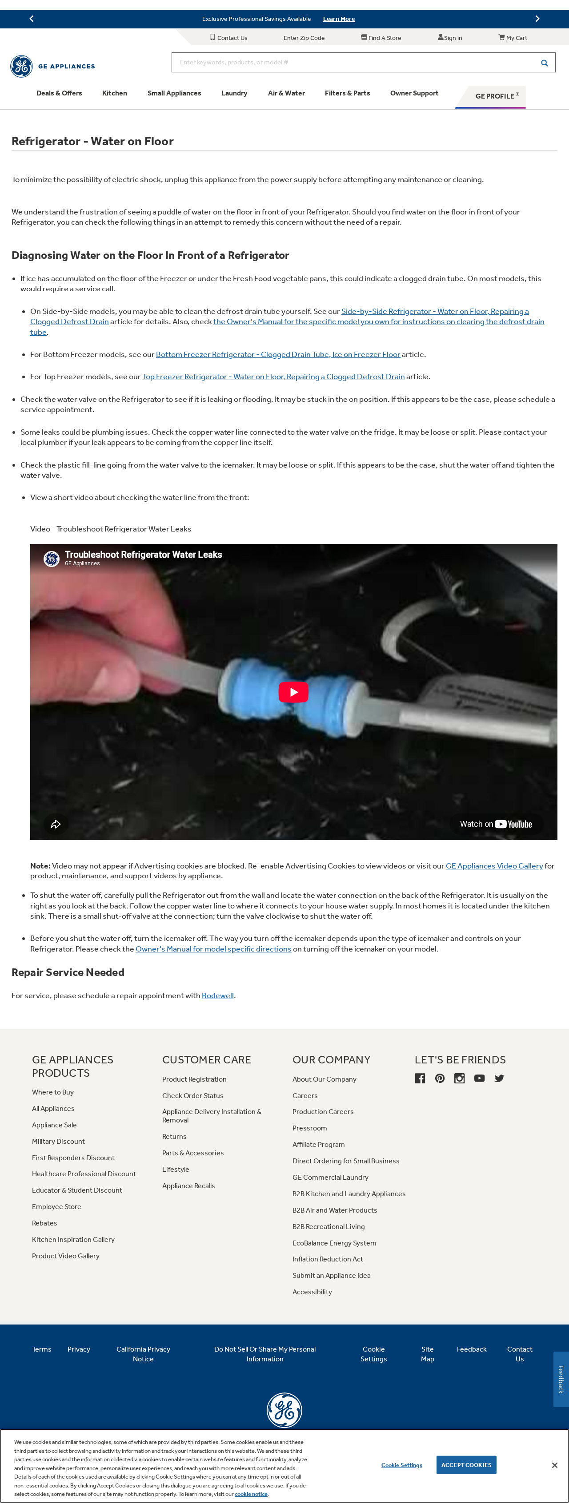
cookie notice (251, 1494)
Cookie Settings (401, 1464)
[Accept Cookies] (555, 1465)
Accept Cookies (466, 1464)
